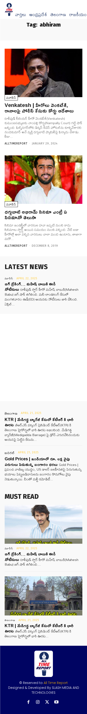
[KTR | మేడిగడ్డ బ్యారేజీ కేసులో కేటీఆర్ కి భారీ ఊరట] (43, 595)
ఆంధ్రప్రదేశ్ (38, 14)
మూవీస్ (11, 97)
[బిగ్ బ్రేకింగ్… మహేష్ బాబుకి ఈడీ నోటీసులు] (43, 524)
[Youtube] (56, 702)
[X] (47, 702)
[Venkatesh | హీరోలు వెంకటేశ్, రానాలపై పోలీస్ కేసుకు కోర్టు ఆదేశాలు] (43, 73)
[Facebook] (28, 702)
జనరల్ (10, 453)
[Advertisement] (43, 357)
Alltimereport (16, 143)
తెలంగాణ (58, 14)
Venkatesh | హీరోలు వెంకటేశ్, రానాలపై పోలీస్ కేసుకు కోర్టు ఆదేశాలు (39, 108)
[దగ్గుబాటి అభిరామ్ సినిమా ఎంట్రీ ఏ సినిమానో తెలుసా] (43, 179)
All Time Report (56, 682)
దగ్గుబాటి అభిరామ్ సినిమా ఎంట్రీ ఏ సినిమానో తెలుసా (36, 214)
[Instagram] (37, 702)
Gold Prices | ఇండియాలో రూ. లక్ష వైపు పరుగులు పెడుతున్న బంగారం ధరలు (37, 461)
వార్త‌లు (20, 14)
